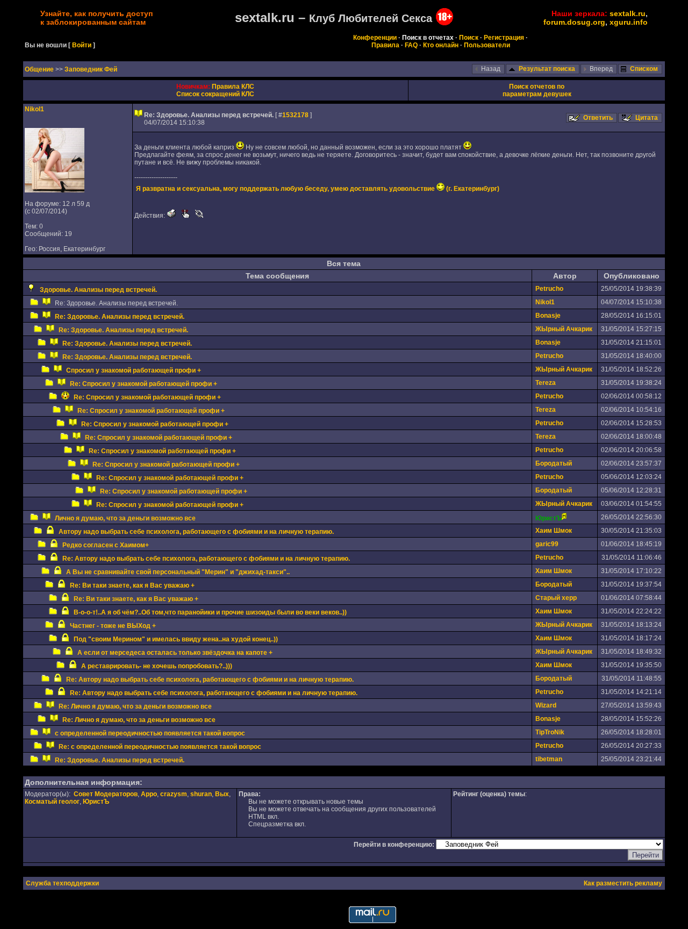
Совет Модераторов (106, 794)
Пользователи (487, 45)
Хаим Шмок (553, 530)
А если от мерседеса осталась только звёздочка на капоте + (175, 652)
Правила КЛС (233, 86)
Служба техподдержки (62, 883)
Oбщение (40, 69)
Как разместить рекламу (623, 883)
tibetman (548, 759)
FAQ (411, 45)
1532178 (295, 115)
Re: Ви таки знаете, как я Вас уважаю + (132, 585)
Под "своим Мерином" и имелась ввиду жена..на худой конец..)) (176, 639)
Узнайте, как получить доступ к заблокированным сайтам (96, 17)
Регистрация (504, 37)
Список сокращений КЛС (215, 94)
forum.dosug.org (574, 22)
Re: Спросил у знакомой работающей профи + (143, 384)
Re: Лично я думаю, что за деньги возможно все (135, 706)
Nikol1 (34, 109)
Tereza (545, 383)
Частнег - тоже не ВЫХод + (113, 626)
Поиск (468, 37)
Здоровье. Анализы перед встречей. (98, 290)
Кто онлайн (440, 45)
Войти (81, 45)
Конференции (375, 37)
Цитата (647, 118)
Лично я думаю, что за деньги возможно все (125, 518)
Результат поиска (547, 69)
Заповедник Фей (90, 69)
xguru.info (629, 22)
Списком (644, 69)
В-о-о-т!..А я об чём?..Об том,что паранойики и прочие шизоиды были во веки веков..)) (210, 612)
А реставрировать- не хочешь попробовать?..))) (156, 666)
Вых (222, 794)
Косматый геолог (52, 801)
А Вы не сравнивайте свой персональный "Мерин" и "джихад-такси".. (178, 572)
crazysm (173, 794)
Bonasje (548, 315)
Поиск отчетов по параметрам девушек (537, 90)
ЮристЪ (96, 801)
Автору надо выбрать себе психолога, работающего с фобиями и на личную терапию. (196, 531)
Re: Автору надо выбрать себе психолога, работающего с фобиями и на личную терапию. (206, 558)
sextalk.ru (628, 13)
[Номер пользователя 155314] (54, 190)
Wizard (545, 705)
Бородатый (553, 463)
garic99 (546, 544)
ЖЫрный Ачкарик (563, 329)
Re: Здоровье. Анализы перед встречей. (119, 316)
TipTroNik (549, 732)
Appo (149, 794)
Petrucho (549, 288)
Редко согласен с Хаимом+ (105, 545)
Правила (385, 45)
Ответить (598, 118)
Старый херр (556, 598)
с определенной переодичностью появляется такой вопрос (150, 733)
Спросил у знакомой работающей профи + (133, 370)
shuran (201, 794)
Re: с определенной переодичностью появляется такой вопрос (160, 747)
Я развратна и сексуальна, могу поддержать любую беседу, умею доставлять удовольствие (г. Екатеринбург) (317, 188)
